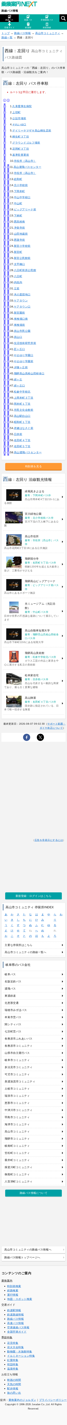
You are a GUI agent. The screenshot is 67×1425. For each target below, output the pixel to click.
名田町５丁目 (22, 446)
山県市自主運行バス (17, 1052)
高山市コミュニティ (47, 33)
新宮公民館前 (22, 258)
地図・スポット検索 (19, 1299)
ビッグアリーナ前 (25, 209)
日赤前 (18, 434)
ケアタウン (21, 300)
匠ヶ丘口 (19, 349)
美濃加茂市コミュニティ (20, 1081)
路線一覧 (7, 37)
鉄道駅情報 (14, 1310)
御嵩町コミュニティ (17, 1174)
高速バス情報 (15, 1323)
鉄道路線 (47, 27)
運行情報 (12, 1294)
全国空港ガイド (17, 1331)
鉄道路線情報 (15, 1314)
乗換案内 (7, 1280)
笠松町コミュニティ (17, 1152)
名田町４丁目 (22, 440)
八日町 (18, 276)
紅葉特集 (12, 1360)
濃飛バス (10, 988)
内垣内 (18, 282)
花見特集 (12, 1342)
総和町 (18, 179)
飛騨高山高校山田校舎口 (29, 373)
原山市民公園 (22, 330)
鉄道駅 (28, 27)
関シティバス (13, 1024)
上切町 (16, 112)
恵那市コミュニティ (17, 1102)
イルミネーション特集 (21, 1355)
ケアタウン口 (22, 306)
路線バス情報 (9, 10)
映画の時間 (14, 1379)
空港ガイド (9, 27)
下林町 (18, 215)
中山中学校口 (22, 197)
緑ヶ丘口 (19, 385)
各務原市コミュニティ (18, 1045)
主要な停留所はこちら (18, 944)
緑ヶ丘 (18, 379)
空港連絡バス (47, 20)
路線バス (9, 20)
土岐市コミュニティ (17, 1088)
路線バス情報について (33, 1192)
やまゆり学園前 (23, 361)
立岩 (16, 288)
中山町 (18, 203)
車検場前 (19, 324)
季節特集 (7, 1337)
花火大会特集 (15, 1347)
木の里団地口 (22, 294)
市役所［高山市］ (25, 160)
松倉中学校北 (22, 391)
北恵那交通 (12, 1002)
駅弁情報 (12, 1388)
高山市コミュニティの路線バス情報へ (27, 1249)
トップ (5, 33)
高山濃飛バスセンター (27, 166)
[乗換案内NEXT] (21, 5)
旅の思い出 (14, 1392)
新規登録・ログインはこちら (34, 895)
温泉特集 (12, 1368)
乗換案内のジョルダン (22, 1399)
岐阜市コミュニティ (17, 1060)
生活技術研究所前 (25, 343)
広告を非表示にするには (48, 840)
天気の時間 (14, 1384)
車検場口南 (21, 318)
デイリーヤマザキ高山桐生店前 (31, 130)
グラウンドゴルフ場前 (26, 142)
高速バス (28, 20)
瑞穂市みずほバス (16, 1010)
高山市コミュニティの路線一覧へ (25, 952)
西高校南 (19, 221)
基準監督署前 (20, 154)
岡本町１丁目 (22, 403)
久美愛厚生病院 (22, 106)
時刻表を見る (33, 466)
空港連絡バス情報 (18, 1327)
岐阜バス (10, 974)
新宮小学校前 (22, 245)
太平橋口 (19, 264)
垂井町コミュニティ (17, 1160)
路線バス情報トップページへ (22, 1257)
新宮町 (18, 251)
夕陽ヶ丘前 (21, 367)
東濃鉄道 (10, 995)
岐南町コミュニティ (17, 1145)
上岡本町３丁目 (23, 397)
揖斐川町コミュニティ (18, 1167)
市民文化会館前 (23, 409)
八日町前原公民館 (25, 270)
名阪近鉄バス (13, 981)
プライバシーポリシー (53, 1399)
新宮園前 (19, 312)
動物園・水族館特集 (19, 1351)
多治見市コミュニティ (18, 1067)
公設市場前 (19, 118)
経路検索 (12, 1290)
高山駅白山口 (22, 415)
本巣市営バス (13, 1017)
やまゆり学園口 (23, 355)
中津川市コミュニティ (18, 1110)
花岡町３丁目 (20, 148)
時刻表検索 (14, 1286)
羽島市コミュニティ (17, 1117)
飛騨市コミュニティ (17, 1138)
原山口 (18, 336)
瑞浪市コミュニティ (17, 1095)
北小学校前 (21, 185)
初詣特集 (12, 1364)
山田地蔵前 (21, 233)
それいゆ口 (19, 124)
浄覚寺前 (19, 227)
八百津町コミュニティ (18, 1181)
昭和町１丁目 (22, 421)
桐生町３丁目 (20, 136)
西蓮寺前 (19, 239)
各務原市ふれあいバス (18, 1038)
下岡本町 (19, 191)
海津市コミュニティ (17, 1124)
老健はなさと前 (23, 428)
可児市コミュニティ (17, 1074)
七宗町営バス (13, 1031)
